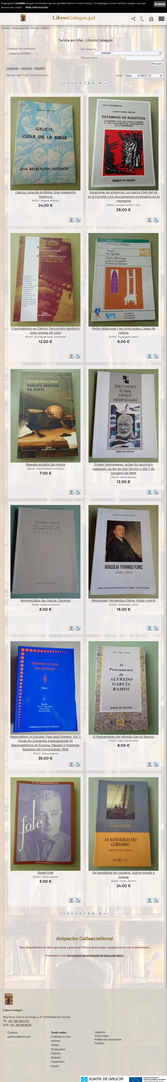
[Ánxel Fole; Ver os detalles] (45, 870)
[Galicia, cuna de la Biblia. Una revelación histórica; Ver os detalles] (45, 189)
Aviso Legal (102, 1036)
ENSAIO (45, 28)
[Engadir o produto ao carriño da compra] (71, 221)
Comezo (6, 28)
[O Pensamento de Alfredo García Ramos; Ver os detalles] (124, 734)
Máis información (37, 7)
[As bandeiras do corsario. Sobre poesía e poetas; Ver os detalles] (124, 870)
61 (100, 83)
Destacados (58, 1049)
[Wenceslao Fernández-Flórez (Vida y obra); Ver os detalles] (124, 597)
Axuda (55, 1066)
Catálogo (12, 68)
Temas (55, 1045)
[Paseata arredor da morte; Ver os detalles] (45, 461)
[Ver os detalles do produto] (78, 221)
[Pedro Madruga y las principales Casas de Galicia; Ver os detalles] (124, 325)
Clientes (56, 1053)
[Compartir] (132, 20)
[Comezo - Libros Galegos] (23, 17)
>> (105, 83)
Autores (55, 1041)
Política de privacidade (108, 1039)
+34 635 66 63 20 (20, 1025)
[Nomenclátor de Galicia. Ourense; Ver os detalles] (45, 597)
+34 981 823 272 (18, 1021)
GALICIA (35, 28)
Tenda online (59, 1032)
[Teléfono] (141, 20)
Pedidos (56, 1057)
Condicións (58, 1061)
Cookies (99, 1043)
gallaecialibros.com (19, 1036)
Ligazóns (100, 1032)
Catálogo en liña (20, 28)
